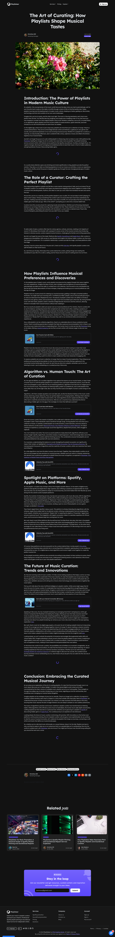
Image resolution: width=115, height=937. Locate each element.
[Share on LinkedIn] (75, 774)
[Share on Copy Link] (89, 774)
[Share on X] (72, 774)
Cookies (105, 928)
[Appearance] (20, 928)
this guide (41, 506)
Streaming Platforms (73, 768)
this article (83, 546)
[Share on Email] (86, 774)
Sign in (86, 917)
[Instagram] (28, 929)
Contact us (61, 917)
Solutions (35, 922)
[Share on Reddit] (82, 774)
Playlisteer (27, 141)
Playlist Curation (42, 768)
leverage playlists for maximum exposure (36, 651)
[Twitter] (24, 929)
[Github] (32, 929)
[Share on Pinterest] (79, 774)
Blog (59, 919)
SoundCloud (66, 236)
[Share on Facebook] (69, 774)
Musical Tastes (52, 768)
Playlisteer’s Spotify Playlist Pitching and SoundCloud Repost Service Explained (56, 841)
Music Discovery (62, 768)
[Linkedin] (30, 929)
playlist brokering (43, 328)
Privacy (98, 928)
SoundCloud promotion (40, 917)
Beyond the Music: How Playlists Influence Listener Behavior (62, 425)
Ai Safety (46, 836)
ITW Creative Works (58, 932)
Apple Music (76, 236)
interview (66, 245)
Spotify (59, 236)
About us (61, 915)
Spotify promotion (38, 915)
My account (87, 919)
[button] (103, 4)
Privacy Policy (75, 934)
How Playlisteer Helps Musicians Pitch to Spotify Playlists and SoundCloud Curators (92, 841)
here (32, 622)
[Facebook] (26, 929)
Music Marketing (13, 836)
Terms (92, 928)
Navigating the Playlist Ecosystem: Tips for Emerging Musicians (66, 444)
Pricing (35, 919)
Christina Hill (32, 34)
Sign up (86, 915)
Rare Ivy (14, 846)
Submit (75, 890)
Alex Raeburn (85, 846)
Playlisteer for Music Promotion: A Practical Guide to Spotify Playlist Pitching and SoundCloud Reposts (21, 841)
